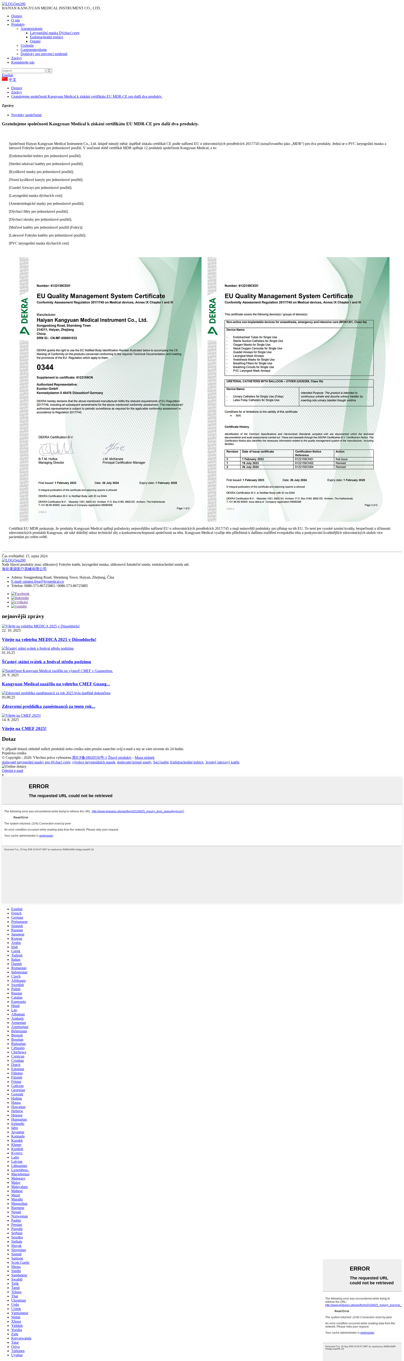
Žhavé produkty (120, 758)
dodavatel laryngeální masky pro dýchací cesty (36, 762)
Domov (16, 16)
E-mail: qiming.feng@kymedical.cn (37, 581)
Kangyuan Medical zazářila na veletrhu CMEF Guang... (56, 683)
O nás (15, 20)
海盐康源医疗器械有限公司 (24, 569)
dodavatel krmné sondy (134, 762)
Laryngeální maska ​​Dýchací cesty (55, 33)
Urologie (27, 45)
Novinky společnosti (26, 115)
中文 (12, 80)
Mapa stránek (145, 758)
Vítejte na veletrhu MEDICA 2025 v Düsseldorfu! (49, 639)
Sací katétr (160, 762)
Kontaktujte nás (22, 62)
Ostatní (35, 41)
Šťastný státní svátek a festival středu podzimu (46, 661)
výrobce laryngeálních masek (93, 762)
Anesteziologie (32, 29)
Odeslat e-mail (12, 771)
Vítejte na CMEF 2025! (24, 728)
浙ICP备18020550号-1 (89, 758)
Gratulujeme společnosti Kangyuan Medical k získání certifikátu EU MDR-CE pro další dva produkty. (86, 96)
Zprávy (16, 58)
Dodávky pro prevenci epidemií (44, 54)
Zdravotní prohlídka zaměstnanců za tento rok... (48, 706)
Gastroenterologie (34, 50)
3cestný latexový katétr (222, 762)
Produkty (18, 24)
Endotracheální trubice (46, 37)
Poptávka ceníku (14, 753)
